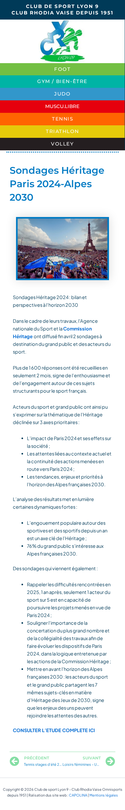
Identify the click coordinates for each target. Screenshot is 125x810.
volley (62, 144)
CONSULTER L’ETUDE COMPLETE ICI (54, 730)
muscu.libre (62, 106)
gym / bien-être (62, 81)
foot (62, 69)
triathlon (62, 131)
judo (62, 94)
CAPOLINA (78, 795)
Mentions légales (103, 795)
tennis (62, 119)
